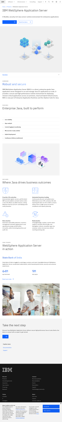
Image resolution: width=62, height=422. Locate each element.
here (37, 413)
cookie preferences (20, 409)
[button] (56, 2)
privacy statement (20, 418)
